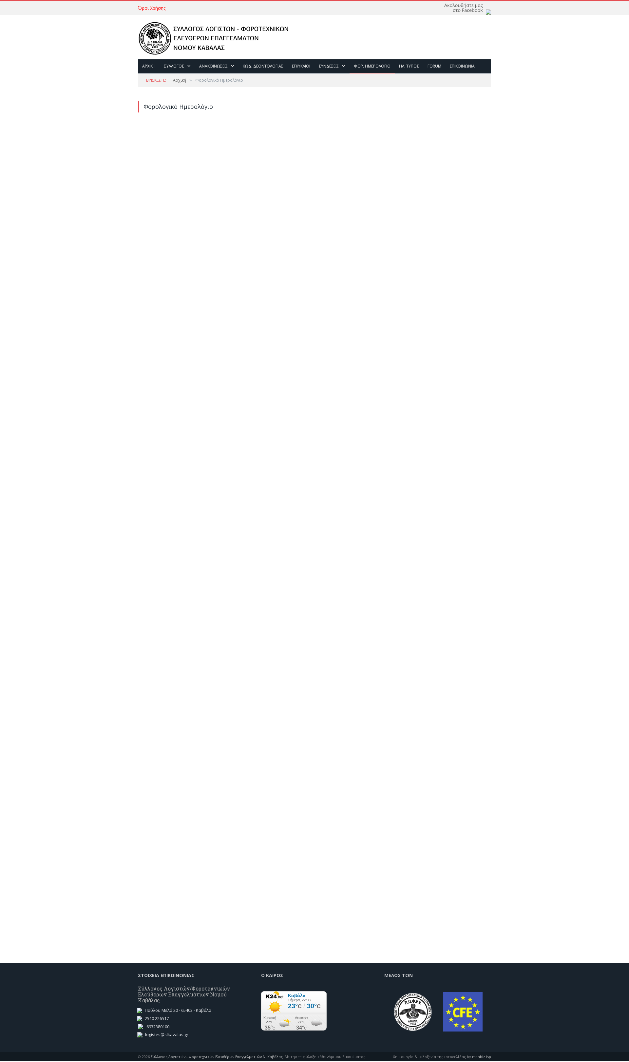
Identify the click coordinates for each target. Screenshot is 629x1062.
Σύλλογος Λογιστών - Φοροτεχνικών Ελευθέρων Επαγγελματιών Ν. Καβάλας (217, 1056)
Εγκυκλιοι (301, 66)
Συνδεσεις (329, 66)
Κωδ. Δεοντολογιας (263, 66)
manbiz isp (481, 1056)
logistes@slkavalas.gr (166, 1034)
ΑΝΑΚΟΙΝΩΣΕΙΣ (213, 66)
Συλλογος (174, 66)
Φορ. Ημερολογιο (372, 66)
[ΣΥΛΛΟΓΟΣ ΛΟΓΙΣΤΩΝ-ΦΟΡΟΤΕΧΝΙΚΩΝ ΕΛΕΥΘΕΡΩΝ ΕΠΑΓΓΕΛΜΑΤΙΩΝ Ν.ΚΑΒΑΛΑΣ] (217, 37)
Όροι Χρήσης (151, 8)
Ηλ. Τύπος (409, 66)
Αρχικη (149, 66)
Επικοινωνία (462, 66)
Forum (434, 66)
